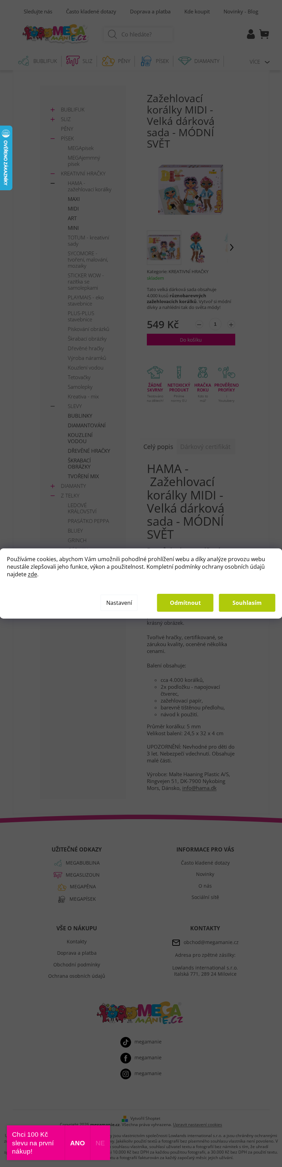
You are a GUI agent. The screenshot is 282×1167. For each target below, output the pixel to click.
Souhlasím (247, 603)
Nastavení (119, 603)
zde (32, 574)
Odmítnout (185, 603)
